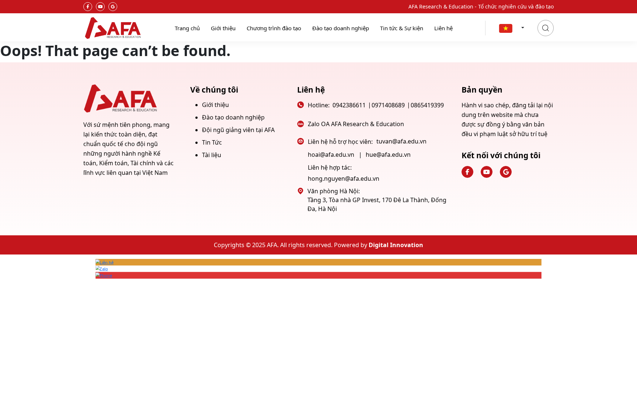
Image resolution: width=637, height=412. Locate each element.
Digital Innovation (396, 245)
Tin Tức (212, 142)
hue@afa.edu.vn (388, 154)
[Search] (545, 28)
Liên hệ (443, 28)
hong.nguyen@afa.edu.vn (343, 178)
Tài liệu (211, 155)
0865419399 (427, 105)
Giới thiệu (223, 28)
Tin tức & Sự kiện (401, 28)
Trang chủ (187, 28)
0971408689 (388, 105)
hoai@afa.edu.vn (331, 154)
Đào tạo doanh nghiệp (340, 28)
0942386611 (349, 105)
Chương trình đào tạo (274, 28)
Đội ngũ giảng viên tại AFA (238, 130)
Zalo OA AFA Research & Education (356, 124)
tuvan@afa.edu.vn (401, 141)
